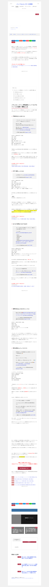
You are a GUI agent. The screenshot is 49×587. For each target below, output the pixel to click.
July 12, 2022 (29, 274)
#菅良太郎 (20, 363)
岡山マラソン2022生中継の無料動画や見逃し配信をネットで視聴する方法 (29, 572)
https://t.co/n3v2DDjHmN (20, 232)
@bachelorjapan (26, 127)
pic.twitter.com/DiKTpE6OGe (29, 174)
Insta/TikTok (22, 6)
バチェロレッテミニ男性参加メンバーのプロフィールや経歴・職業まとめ (24, 90)
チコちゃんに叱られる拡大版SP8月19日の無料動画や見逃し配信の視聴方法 (24, 484)
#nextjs (24, 240)
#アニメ (21, 241)
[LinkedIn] (34, 40)
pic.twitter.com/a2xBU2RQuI (21, 365)
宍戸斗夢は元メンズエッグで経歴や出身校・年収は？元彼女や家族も (23, 218)
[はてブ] (24, 40)
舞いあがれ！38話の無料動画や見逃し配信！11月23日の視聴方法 (29, 557)
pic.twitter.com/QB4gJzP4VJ (21, 412)
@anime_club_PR (28, 232)
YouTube (17, 6)
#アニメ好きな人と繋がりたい (28, 241)
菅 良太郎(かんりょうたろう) (18, 99)
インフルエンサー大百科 (24, 4)
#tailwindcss (28, 240)
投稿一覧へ (29, 541)
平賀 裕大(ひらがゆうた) (17, 92)
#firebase (32, 240)
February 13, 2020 (19, 368)
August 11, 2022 (28, 132)
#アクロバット (18, 272)
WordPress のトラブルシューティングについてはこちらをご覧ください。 (23, 578)
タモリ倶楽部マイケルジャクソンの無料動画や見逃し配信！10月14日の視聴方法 (29, 565)
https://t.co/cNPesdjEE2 (28, 411)
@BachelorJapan (26, 312)
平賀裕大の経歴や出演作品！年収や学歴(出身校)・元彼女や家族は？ (23, 166)
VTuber (13, 6)
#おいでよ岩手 (24, 363)
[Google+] (21, 40)
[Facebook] (13, 40)
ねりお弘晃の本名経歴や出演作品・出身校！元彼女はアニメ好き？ (23, 286)
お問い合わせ (35, 6)
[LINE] (30, 40)
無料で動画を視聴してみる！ (24, 468)
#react (21, 240)
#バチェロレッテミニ (25, 314)
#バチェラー (23, 128)
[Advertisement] (24, 78)
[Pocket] (27, 40)
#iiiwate (28, 363)
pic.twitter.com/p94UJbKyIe (26, 272)
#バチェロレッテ (29, 128)
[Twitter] (17, 40)
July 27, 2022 (29, 245)
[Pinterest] (13, 42)
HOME (11, 34)
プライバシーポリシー (28, 6)
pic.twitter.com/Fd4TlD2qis (28, 315)
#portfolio (18, 241)
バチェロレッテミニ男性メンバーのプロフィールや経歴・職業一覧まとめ (26, 34)
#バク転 (34, 270)
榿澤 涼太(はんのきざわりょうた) (19, 97)
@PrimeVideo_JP (32, 312)
